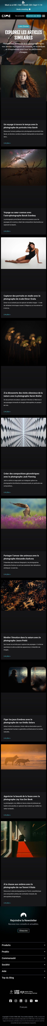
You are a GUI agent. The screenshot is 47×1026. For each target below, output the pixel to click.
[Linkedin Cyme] (21, 1000)
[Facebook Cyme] (10, 1000)
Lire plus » (7, 143)
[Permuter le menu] (43, 15)
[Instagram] (15, 1000)
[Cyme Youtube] (36, 1000)
